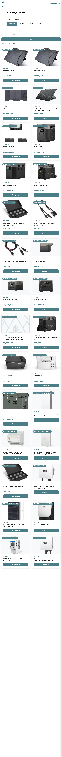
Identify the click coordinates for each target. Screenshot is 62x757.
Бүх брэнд (11, 23)
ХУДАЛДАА (54, 4)
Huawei (30, 23)
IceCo (39, 23)
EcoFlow (21, 23)
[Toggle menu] (47, 4)
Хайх (31, 39)
